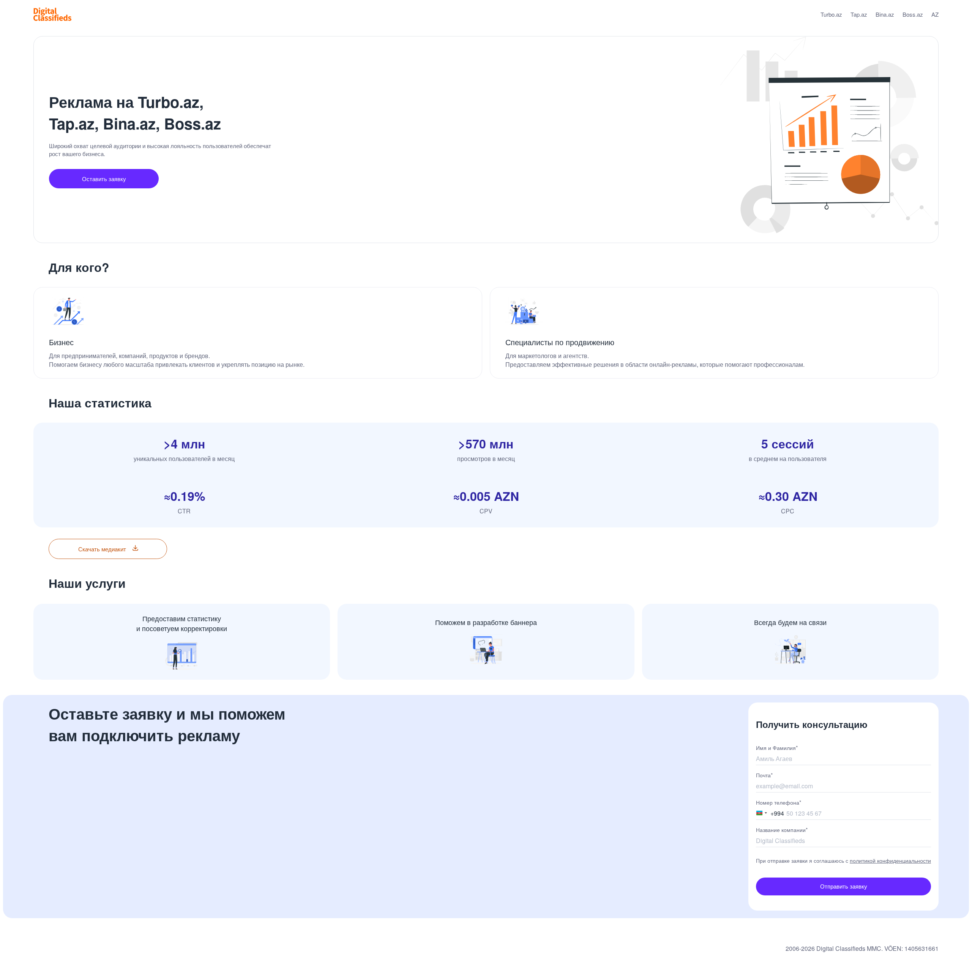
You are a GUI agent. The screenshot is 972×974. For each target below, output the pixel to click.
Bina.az (885, 14)
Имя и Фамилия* (777, 747)
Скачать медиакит (102, 549)
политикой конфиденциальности (890, 860)
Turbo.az (831, 14)
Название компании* (782, 830)
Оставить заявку (104, 179)
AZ (935, 14)
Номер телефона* (778, 802)
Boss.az (913, 14)
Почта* (764, 775)
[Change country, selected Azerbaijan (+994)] (761, 813)
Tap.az (858, 14)
